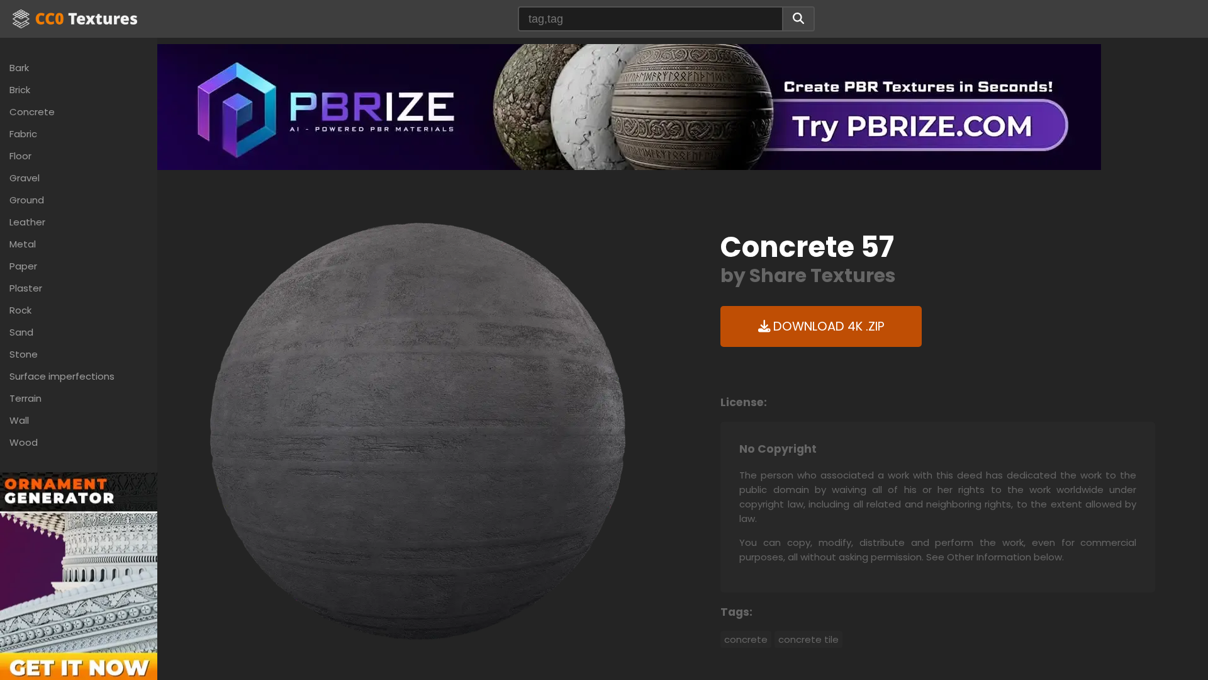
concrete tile (808, 639)
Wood (23, 442)
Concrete (32, 111)
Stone (23, 354)
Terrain (25, 398)
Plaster (25, 288)
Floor (20, 155)
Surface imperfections (62, 376)
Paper (23, 266)
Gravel (24, 177)
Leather (27, 222)
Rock (20, 310)
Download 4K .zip (827, 326)
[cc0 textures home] (75, 18)
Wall (19, 420)
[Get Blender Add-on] (78, 589)
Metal (22, 244)
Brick (19, 89)
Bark (19, 67)
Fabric (23, 133)
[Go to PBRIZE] (629, 106)
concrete (746, 639)
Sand (21, 332)
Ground (26, 200)
